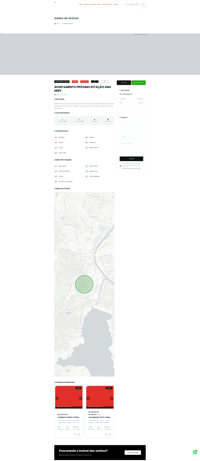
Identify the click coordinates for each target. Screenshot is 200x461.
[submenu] (144, 4)
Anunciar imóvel (107, 4)
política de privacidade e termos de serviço (131, 168)
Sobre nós (87, 4)
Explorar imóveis (133, 452)
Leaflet (98, 375)
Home (81, 4)
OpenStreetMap (105, 375)
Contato (115, 4)
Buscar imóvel (96, 4)
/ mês (98, 414)
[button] (56, 194)
